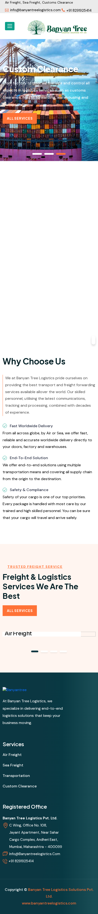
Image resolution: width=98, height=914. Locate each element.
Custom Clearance (20, 786)
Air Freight (18, 633)
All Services (20, 118)
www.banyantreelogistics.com (49, 903)
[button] (34, 651)
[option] (49, 97)
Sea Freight (13, 765)
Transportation (16, 775)
